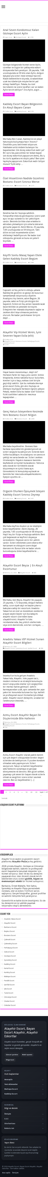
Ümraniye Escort (10, 997)
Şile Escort (8, 989)
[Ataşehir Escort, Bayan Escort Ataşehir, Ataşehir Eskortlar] (24, 11)
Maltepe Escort (9, 976)
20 (31, 792)
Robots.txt (9, 1128)
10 (26, 792)
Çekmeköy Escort (10, 944)
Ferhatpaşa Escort (33, 341)
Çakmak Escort (9, 939)
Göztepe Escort (21, 37)
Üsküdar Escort (10, 1005)
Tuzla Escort (8, 993)
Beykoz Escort (9, 931)
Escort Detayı (9, 94)
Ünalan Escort (9, 1001)
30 (36, 792)
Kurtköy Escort (9, 972)
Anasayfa (8, 1079)
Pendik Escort (9, 981)
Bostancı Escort (21, 186)
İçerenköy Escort (8, 343)
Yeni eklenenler (11, 1084)
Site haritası (9, 1124)
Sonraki (4, 798)
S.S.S (6, 1119)
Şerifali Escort (32, 648)
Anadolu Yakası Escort (12, 919)
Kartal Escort (9, 968)
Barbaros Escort (21, 341)
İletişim (7, 1114)
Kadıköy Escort (21, 111)
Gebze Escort (9, 952)
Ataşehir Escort (10, 341)
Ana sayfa (6, 1173)
